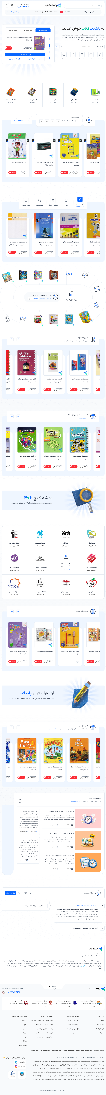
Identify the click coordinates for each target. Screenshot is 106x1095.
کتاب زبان (74, 100)
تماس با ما (101, 1033)
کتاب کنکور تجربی (56, 1050)
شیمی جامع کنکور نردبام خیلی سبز (70, 652)
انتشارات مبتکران (92, 567)
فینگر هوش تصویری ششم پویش (80, 457)
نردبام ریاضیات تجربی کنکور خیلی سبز (71, 164)
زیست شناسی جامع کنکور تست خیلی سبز (42, 1020)
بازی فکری (53, 100)
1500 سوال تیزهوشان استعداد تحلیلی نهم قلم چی (53, 457)
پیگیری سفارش (38, 12)
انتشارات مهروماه (40, 543)
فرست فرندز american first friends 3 (28, 768)
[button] (49, 39)
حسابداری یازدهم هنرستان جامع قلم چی (71, 243)
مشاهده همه (80, 207)
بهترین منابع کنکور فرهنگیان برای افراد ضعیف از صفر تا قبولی (29, 812)
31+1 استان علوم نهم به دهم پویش (27, 457)
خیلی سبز (91, 592)
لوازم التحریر (95, 100)
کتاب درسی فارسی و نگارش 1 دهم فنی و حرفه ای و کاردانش (18, 243)
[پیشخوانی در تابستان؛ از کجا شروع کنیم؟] (88, 840)
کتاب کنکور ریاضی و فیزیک (83, 1050)
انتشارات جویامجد (40, 592)
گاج (26, 1037)
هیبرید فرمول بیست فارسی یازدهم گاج (80, 380)
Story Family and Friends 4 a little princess (80, 768)
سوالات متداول (100, 1025)
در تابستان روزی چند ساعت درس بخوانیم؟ (61, 811)
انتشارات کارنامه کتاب (40, 567)
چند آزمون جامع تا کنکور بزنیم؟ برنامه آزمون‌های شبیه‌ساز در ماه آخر (59, 855)
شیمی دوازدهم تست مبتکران (44, 1033)
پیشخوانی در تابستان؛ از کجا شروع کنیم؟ (62, 833)
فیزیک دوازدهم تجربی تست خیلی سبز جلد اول (18, 652)
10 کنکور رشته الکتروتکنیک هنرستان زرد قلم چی (97, 243)
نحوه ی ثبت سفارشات (73, 1025)
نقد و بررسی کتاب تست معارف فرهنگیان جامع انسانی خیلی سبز (29, 841)
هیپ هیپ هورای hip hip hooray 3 (55, 768)
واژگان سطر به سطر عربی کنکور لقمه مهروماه (27, 380)
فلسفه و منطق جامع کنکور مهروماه (45, 652)
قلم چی (25, 1025)
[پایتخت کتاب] (53, 5)
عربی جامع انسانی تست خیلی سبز (96, 652)
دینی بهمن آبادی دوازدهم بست (97, 164)
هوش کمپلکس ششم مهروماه (44, 1025)
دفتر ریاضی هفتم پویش (19, 162)
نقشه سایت (75, 1033)
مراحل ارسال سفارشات (73, 1029)
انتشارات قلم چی (14, 543)
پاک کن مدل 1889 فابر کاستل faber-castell (44, 164)
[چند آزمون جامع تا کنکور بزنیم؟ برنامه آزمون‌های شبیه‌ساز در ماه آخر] (88, 862)
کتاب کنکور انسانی (68, 1050)
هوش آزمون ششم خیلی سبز (45, 1037)
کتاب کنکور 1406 (34, 1050)
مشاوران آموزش (66, 592)
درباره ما (102, 1020)
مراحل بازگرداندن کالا (73, 1020)
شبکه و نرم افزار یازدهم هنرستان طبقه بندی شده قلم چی (44, 243)
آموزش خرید (48, 12)
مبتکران (25, 1029)
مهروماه (25, 1033)
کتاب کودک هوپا (32, 100)
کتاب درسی (67, 12)
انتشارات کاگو (14, 567)
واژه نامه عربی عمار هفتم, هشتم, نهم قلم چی (54, 380)
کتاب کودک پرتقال (10, 100)
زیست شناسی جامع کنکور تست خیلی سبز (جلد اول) (19, 38)
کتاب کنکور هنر (44, 1050)
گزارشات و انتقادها (99, 1029)
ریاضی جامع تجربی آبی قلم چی (45, 1029)
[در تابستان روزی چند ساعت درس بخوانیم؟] (88, 818)
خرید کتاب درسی (84, 966)
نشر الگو (65, 543)
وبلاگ (56, 12)
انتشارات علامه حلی (14, 592)
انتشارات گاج (91, 543)
